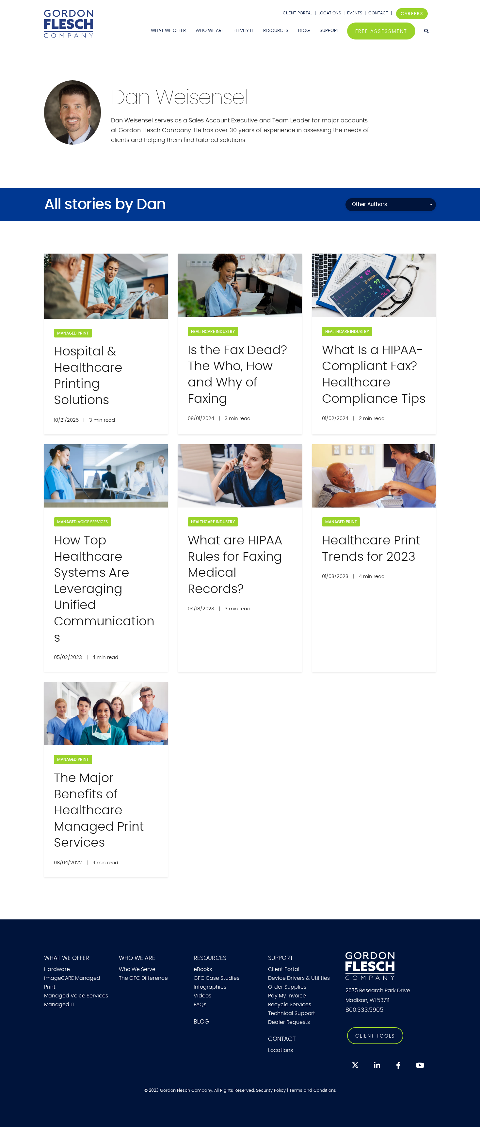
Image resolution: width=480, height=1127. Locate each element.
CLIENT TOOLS (375, 1036)
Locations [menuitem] (280, 1050)
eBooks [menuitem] (203, 969)
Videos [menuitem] (202, 995)
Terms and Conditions (312, 1090)
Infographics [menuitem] (210, 987)
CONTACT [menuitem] (282, 1039)
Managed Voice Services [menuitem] (76, 995)
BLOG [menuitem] (304, 30)
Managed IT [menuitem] (59, 1004)
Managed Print (73, 333)
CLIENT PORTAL (297, 13)
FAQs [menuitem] (200, 1004)
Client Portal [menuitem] (283, 969)
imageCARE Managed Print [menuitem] (72, 983)
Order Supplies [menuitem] (287, 987)
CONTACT (379, 13)
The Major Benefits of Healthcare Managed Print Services (99, 810)
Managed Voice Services (82, 522)
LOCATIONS (329, 13)
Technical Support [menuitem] (291, 1013)
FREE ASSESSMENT (381, 31)
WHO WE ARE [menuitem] (210, 30)
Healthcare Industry (213, 332)
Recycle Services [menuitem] (289, 1004)
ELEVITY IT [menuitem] (243, 30)
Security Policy (271, 1090)
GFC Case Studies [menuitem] (216, 978)
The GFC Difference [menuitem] (143, 978)
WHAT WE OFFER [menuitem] (168, 30)
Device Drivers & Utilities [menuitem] (299, 978)
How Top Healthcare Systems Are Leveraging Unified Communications (104, 589)
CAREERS (412, 13)
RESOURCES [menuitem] (275, 30)
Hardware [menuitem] (57, 969)
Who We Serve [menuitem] (137, 969)
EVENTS (354, 13)
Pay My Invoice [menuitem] (287, 995)
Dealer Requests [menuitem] (289, 1022)
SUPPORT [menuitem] (329, 30)
